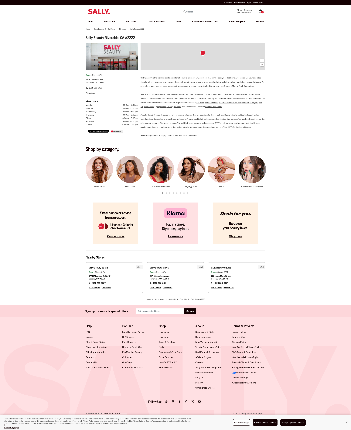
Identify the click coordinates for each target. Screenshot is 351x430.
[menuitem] (90, 21)
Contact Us (91, 362)
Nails (161, 347)
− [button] (262, 64)
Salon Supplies (166, 357)
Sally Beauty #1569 (159, 267)
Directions (106, 287)
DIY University (129, 336)
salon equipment (170, 86)
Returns (90, 357)
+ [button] (262, 60)
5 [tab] (177, 193)
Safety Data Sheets (205, 387)
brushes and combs (213, 106)
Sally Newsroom (203, 336)
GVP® (217, 123)
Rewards (228, 2)
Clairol (226, 127)
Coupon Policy (239, 342)
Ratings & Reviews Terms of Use (248, 367)
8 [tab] (187, 193)
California (111, 29)
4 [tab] (173, 193)
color (168, 82)
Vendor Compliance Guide (208, 347)
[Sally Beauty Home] (99, 11)
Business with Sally (204, 331)
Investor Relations (204, 372)
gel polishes (161, 106)
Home (88, 29)
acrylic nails (149, 106)
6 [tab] (180, 193)
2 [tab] (166, 193)
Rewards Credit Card (132, 347)
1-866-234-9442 (112, 413)
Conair (248, 127)
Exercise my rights (11, 427)
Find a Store (258, 2)
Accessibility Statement (244, 382)
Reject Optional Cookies (265, 422)
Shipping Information (96, 352)
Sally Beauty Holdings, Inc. (208, 367)
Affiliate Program (203, 357)
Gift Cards (127, 362)
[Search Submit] (184, 11)
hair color (200, 102)
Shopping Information (96, 347)
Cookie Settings (240, 377)
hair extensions (211, 102)
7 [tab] (184, 193)
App (249, 2)
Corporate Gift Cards (132, 367)
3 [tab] (170, 193)
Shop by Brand (166, 367)
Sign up (190, 311)
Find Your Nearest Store (97, 367)
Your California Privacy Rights (246, 347)
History (199, 382)
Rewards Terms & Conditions (246, 362)
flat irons (246, 82)
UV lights (254, 102)
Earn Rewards (129, 342)
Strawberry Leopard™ (169, 123)
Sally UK (199, 377)
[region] (175, 422)
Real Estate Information (207, 352)
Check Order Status (95, 342)
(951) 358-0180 (95, 87)
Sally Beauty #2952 (221, 267)
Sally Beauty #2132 (98, 267)
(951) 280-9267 (221, 283)
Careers (199, 362)
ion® (186, 119)
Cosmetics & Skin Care (170, 352)
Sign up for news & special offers (106, 311)
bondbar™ (235, 119)
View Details (94, 287)
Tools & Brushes (167, 342)
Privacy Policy (239, 331)
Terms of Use (238, 336)
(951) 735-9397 (99, 283)
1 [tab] (162, 193)
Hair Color (164, 331)
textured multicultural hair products (234, 102)
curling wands (235, 82)
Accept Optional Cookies (293, 422)
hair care (158, 82)
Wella (238, 127)
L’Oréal (232, 127)
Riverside (122, 29)
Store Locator (99, 29)
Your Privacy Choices (246, 372)
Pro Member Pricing (132, 352)
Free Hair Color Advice (133, 331)
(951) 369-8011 (159, 283)
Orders (89, 336)
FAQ (88, 331)
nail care (189, 82)
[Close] (347, 422)
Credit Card (239, 2)
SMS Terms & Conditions (244, 352)
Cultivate (126, 357)
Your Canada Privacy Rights (246, 357)
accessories (183, 86)
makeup (197, 82)
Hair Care (164, 336)
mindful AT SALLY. (168, 362)
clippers (257, 82)
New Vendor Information (207, 342)
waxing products (174, 106)
